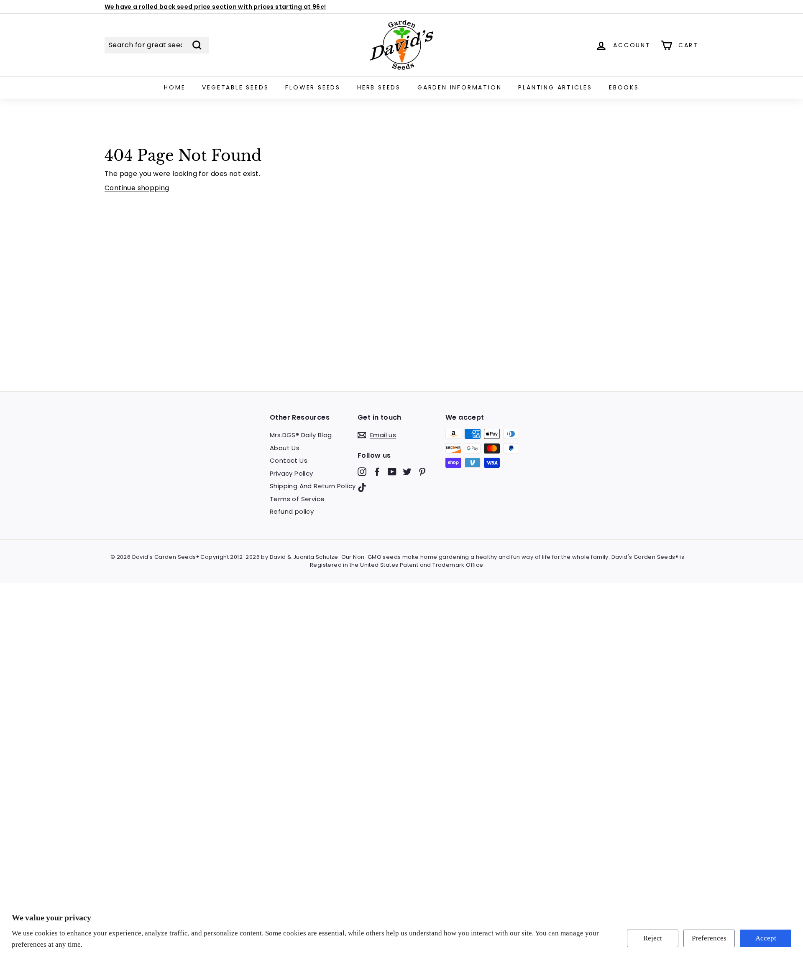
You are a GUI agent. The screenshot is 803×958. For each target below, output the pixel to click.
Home (174, 87)
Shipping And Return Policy (312, 486)
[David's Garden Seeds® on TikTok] (362, 487)
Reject (652, 938)
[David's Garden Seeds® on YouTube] (392, 471)
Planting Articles (555, 87)
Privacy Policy (291, 473)
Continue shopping (137, 188)
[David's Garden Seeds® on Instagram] (362, 471)
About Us (284, 447)
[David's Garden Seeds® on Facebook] (377, 471)
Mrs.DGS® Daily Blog (301, 435)
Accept (765, 938)
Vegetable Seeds (235, 87)
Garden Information (459, 87)
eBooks (624, 87)
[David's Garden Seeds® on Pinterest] (422, 471)
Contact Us (288, 460)
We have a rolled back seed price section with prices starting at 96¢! (215, 7)
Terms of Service (297, 498)
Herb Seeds (379, 87)
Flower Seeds (312, 87)
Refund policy (292, 511)
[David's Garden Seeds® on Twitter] (407, 471)
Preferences (709, 938)
